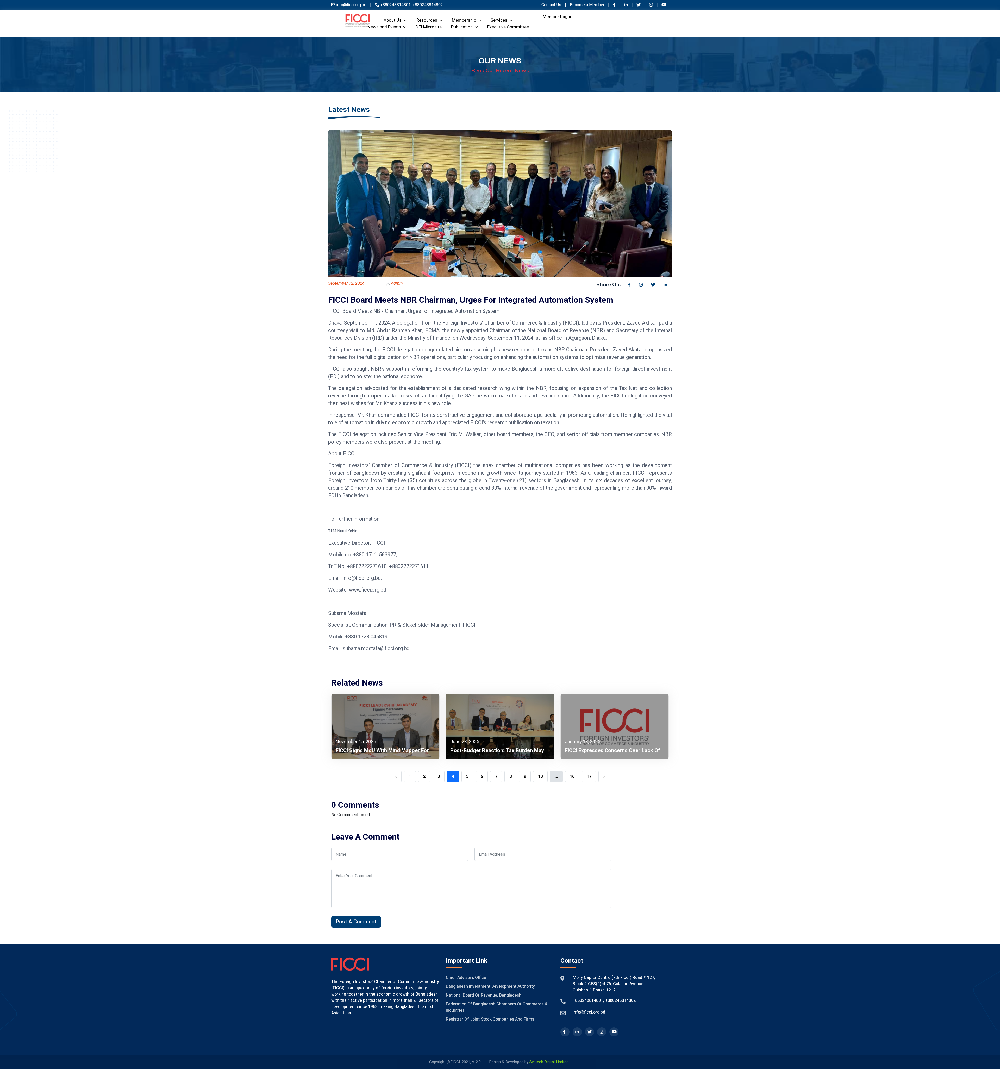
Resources (427, 20)
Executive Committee (508, 27)
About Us (394, 20)
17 (589, 776)
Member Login (557, 17)
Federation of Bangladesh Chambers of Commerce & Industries (496, 1007)
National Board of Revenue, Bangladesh (483, 995)
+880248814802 (427, 5)
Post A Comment (356, 921)
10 (540, 776)
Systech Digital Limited (548, 1062)
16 (572, 776)
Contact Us (551, 5)
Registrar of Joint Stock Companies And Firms (490, 1019)
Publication (463, 27)
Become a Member (587, 5)
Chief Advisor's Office (466, 977)
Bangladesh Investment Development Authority (490, 986)
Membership (465, 20)
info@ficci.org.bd (589, 1012)
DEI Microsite (429, 27)
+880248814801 (395, 5)
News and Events (385, 27)
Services (500, 20)
